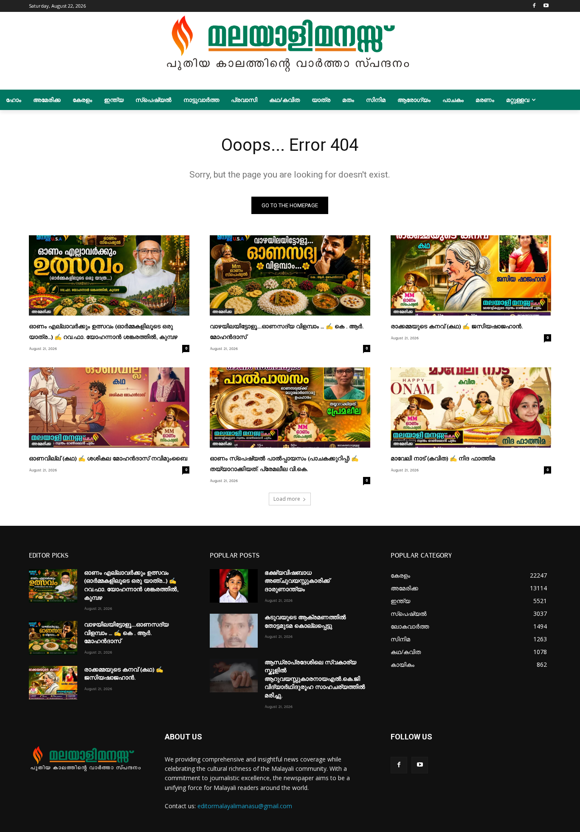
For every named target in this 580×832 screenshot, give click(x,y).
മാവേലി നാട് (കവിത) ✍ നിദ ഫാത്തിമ (443, 459)
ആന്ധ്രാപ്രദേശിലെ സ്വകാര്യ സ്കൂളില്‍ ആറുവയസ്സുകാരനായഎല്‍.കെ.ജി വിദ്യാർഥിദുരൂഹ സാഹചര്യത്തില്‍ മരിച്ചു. (315, 679)
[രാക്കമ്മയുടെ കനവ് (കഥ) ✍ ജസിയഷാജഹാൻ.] (471, 275)
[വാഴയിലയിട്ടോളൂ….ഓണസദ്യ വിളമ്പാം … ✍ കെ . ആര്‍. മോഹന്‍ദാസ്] (290, 275)
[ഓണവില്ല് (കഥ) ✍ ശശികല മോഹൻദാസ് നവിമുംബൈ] (109, 407)
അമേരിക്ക (41, 312)
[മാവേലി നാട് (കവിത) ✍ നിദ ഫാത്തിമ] (471, 407)
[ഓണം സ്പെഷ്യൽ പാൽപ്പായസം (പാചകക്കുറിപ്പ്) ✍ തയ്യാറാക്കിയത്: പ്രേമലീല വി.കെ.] (290, 407)
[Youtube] (546, 6)
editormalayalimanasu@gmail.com (244, 806)
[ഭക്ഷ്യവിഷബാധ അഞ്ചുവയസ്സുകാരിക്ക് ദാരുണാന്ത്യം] (234, 586)
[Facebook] (534, 6)
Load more (286, 498)
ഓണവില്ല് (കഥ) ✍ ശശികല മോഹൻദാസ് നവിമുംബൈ (108, 459)
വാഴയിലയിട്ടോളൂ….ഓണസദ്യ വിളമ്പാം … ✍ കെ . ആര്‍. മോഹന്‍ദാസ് (126, 633)
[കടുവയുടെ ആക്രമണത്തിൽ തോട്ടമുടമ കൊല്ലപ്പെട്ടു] (234, 630)
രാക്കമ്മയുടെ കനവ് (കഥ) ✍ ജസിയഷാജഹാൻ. (457, 327)
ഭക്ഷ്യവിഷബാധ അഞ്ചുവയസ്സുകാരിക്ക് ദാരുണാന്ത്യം (297, 581)
